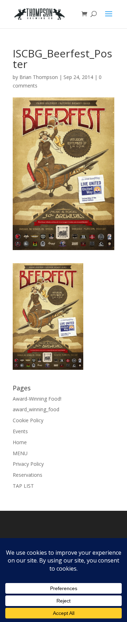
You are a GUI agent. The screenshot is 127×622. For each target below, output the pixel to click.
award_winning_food (36, 409)
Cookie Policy (28, 420)
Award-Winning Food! (37, 398)
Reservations (27, 474)
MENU (20, 453)
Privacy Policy (28, 463)
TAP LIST (23, 485)
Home (20, 442)
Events (20, 431)
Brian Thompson (38, 77)
